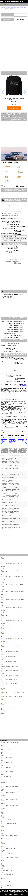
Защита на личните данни (13, 894)
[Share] (26, 4)
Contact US (21, 894)
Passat (18, 7)
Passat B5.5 (17, 193)
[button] (25, 92)
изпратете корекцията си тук (24, 385)
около (6, 894)
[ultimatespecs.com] (14, 1)
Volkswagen (13, 7)
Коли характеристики (5, 7)
